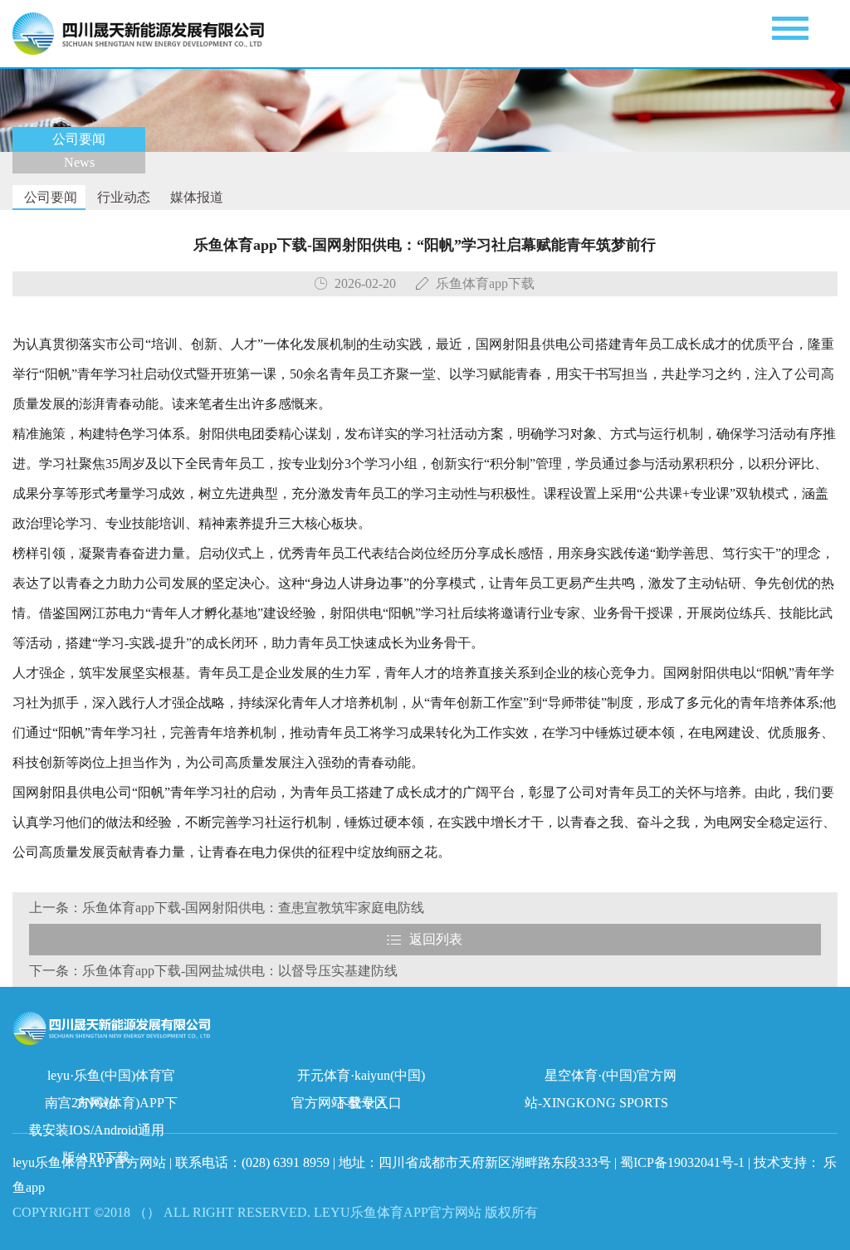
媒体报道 (195, 197)
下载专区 (361, 1103)
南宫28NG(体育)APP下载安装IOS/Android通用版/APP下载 (103, 1106)
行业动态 (122, 197)
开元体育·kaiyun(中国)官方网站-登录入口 (358, 1078)
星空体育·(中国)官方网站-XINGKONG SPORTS (601, 1078)
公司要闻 (49, 197)
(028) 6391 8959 (287, 1162)
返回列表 (435, 939)
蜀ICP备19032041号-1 (682, 1162)
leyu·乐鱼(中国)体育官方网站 (111, 1078)
